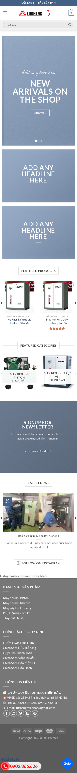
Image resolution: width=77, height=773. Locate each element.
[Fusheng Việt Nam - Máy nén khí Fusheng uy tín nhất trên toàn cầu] (38, 13)
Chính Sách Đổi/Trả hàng (19, 648)
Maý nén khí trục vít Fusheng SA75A (19, 321)
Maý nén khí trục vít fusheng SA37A (57, 321)
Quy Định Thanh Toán (17, 653)
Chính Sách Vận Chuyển (19, 658)
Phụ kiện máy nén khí (17, 613)
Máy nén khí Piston (16, 598)
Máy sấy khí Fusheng (17, 608)
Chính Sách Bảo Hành (17, 668)
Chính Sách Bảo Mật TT (19, 663)
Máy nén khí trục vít (16, 603)
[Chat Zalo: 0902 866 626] (67, 763)
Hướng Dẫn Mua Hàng (19, 642)
